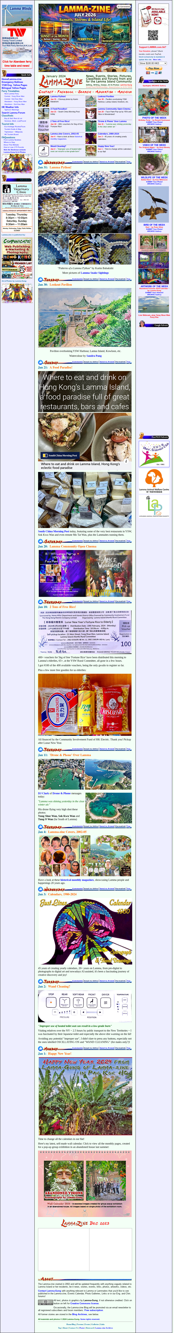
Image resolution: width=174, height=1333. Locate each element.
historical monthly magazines (66, 137)
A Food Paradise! (58, 109)
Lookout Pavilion (106, 96)
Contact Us (73, 1328)
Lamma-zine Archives (104, 1328)
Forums (80, 1324)
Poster (82, 1328)
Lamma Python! (58, 96)
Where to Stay (9, 142)
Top (59, 1328)
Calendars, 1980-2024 (108, 134)
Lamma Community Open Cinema (114, 109)
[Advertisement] (63, 1249)
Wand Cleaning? (58, 146)
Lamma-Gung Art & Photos (15, 152)
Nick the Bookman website (15, 150)
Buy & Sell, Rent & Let (13, 118)
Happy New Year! (106, 146)
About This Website (11, 145)
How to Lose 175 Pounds (14, 147)
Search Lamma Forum (13, 112)
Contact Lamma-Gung (49, 1291)
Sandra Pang (94, 355)
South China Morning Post (53, 531)
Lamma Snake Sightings (95, 272)
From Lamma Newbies (12, 140)
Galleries (95, 1324)
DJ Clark (43, 793)
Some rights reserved (89, 1319)
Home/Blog (71, 1324)
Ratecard (90, 1328)
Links (102, 1324)
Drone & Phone (62, 793)
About (65, 1328)
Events (87, 1324)
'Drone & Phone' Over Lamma (112, 121)
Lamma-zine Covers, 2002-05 (64, 134)
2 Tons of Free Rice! (60, 121)
